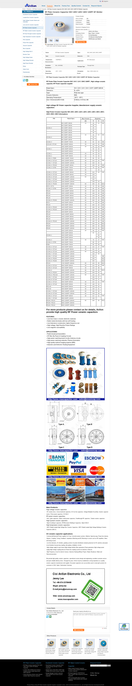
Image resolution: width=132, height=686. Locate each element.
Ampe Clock (26, 69)
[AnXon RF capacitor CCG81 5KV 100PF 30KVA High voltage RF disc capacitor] (90, 643)
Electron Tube (26, 54)
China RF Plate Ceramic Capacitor (43, 684)
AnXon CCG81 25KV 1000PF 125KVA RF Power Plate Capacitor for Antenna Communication (103, 652)
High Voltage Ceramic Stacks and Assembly (31, 21)
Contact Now (81, 42)
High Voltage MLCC (28, 51)
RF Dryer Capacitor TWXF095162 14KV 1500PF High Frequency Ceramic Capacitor (78, 674)
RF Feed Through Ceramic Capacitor (32, 33)
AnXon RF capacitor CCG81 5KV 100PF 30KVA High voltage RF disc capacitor (90, 651)
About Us (57, 5)
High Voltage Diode (28, 57)
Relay (24, 66)
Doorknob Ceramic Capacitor (30, 14)
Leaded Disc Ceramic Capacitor (31, 17)
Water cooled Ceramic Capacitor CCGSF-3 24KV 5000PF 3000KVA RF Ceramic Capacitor (77, 670)
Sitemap (97, 673)
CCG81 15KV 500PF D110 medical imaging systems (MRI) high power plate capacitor (31, 671)
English (105, 1)
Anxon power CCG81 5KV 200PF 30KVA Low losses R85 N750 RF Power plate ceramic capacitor (64, 652)
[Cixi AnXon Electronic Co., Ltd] (100, 1)
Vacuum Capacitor (27, 45)
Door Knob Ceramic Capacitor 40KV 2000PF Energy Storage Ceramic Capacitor (54, 667)
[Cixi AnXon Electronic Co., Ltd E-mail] (50, 616)
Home (43, 5)
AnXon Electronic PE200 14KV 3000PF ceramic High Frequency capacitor (32, 675)
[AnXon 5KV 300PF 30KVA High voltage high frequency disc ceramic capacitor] (51, 643)
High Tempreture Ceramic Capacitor (32, 36)
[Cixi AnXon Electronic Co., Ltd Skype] (47, 616)
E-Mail (92, 673)
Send (108, 665)
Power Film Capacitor (28, 42)
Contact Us (86, 5)
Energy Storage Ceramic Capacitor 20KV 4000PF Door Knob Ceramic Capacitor (54, 674)
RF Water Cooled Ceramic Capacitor (32, 30)
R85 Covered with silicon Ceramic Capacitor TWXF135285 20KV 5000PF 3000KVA (77, 679)
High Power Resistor (28, 63)
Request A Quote (96, 5)
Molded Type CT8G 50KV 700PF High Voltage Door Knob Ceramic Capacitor (55, 670)
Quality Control (76, 5)
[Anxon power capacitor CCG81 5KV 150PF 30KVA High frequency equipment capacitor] (77, 643)
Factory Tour (66, 5)
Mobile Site (94, 675)
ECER (102, 684)
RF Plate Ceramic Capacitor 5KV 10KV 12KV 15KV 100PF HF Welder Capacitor (32, 667)
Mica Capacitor (26, 48)
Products (50, 5)
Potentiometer (26, 72)
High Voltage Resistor (28, 60)
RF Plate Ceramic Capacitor (39, 9)
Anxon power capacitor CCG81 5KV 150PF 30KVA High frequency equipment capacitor (77, 651)
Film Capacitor (26, 39)
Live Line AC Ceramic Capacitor (31, 24)
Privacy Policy (30, 684)
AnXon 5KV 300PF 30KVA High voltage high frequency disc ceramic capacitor (50, 651)
